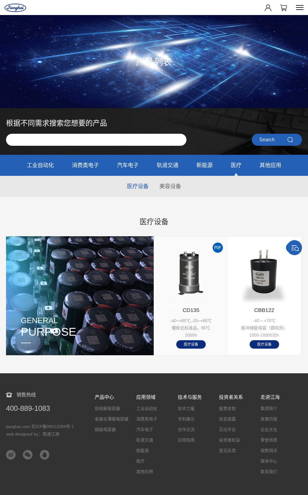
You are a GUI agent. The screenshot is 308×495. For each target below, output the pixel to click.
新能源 (204, 165)
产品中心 (104, 397)
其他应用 (270, 165)
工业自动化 (40, 165)
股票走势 (227, 408)
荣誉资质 (268, 440)
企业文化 (268, 429)
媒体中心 (268, 461)
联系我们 (268, 471)
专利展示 (186, 419)
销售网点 (268, 450)
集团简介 (268, 408)
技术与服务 (190, 397)
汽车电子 (128, 165)
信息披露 (227, 419)
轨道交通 (167, 165)
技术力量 (186, 408)
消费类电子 (85, 165)
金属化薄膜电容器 (111, 419)
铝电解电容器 (107, 408)
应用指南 (186, 440)
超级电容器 (105, 429)
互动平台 (227, 429)
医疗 (236, 165)
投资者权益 (229, 440)
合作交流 (186, 429)
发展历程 (268, 419)
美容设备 (170, 186)
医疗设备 (138, 186)
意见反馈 (227, 450)
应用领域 (146, 397)
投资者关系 (231, 397)
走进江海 (270, 397)
